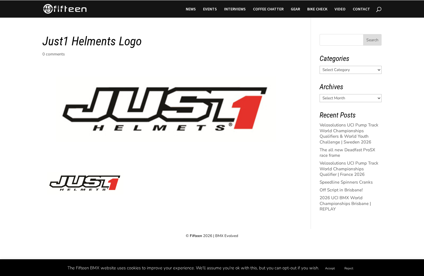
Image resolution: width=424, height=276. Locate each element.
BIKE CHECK (317, 9)
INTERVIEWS (235, 9)
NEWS (191, 9)
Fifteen (196, 235)
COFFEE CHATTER (268, 9)
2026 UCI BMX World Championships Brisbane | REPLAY (345, 203)
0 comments (53, 54)
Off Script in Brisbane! (341, 190)
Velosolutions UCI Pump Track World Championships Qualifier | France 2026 (349, 168)
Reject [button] (348, 268)
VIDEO (340, 9)
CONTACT (361, 9)
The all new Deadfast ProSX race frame (347, 152)
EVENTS (210, 9)
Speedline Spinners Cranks (346, 182)
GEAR (295, 9)
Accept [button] (330, 268)
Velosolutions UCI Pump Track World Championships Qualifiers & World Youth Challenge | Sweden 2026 (349, 133)
